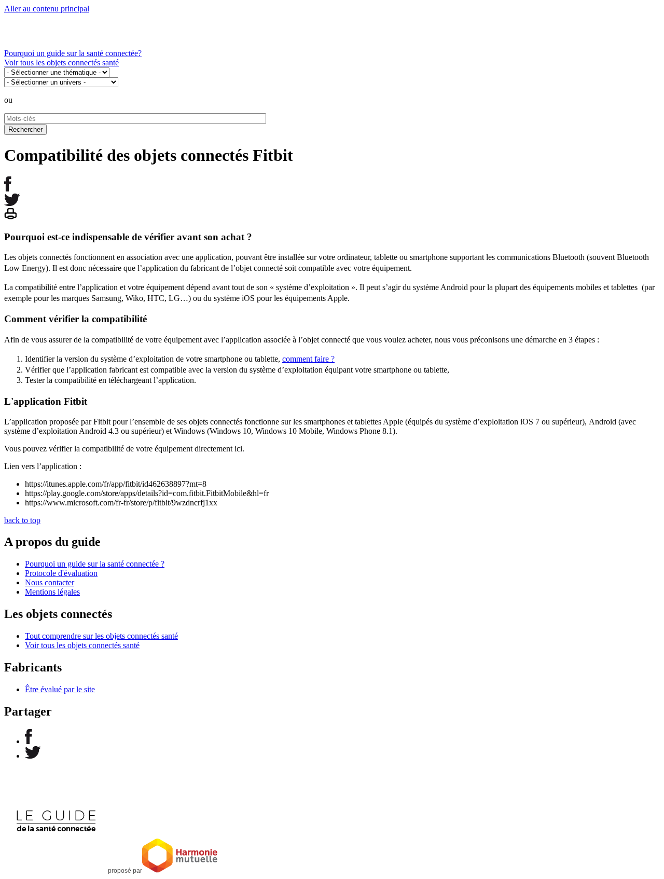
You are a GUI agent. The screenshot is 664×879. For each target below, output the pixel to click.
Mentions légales (52, 591)
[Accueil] (66, 43)
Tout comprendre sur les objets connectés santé (101, 635)
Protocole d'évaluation (61, 573)
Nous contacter (49, 582)
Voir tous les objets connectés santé (61, 62)
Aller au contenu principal (46, 8)
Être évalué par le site (60, 689)
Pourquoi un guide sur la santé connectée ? (94, 563)
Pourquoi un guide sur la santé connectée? (73, 53)
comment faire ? (308, 358)
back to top (22, 520)
